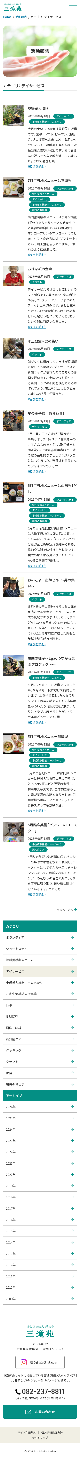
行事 (9, 1005)
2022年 (11, 1152)
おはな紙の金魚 (40, 268)
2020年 (11, 1174)
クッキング (13, 1050)
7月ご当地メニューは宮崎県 (50, 180)
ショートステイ (16, 948)
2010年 (11, 1287)
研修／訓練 (13, 1028)
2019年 (11, 1186)
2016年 (11, 1220)
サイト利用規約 (26, 1432)
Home (7, 17)
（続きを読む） (37, 166)
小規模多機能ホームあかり (24, 982)
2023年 (11, 1140)
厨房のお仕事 (15, 1084)
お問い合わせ (45, 1411)
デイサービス (15, 971)
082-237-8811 (43, 1392)
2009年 (11, 1299)
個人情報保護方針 (52, 1432)
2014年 (11, 1242)
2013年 (11, 1253)
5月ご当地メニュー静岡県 (48, 736)
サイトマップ (40, 1438)
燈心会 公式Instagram (44, 1362)
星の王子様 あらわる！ (46, 413)
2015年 (11, 1231)
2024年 (11, 1129)
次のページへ (65, 910)
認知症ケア (13, 1039)
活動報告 (21, 17)
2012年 (11, 1265)
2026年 (11, 1106)
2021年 (11, 1163)
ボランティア (15, 937)
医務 (9, 1073)
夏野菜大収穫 (38, 108)
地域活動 (12, 1016)
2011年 (11, 1276)
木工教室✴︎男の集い (43, 341)
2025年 (11, 1118)
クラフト (12, 1062)
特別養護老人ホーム (20, 960)
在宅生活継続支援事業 (21, 994)
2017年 (11, 1208)
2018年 (11, 1197)
